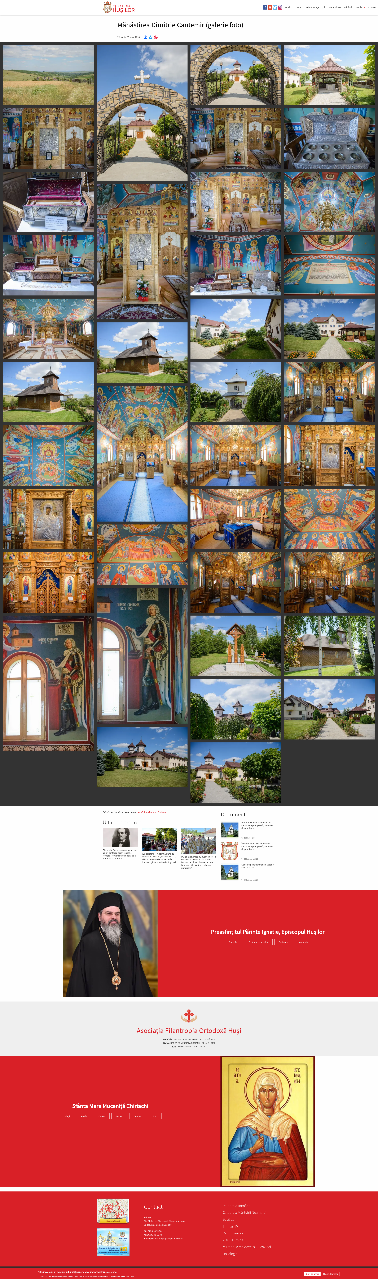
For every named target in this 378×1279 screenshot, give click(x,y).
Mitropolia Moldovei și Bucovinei (247, 1246)
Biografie (233, 942)
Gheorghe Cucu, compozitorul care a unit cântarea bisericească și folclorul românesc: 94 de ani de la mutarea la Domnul (120, 854)
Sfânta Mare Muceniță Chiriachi (110, 1106)
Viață (67, 1116)
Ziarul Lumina (233, 1240)
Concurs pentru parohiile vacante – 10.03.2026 (257, 866)
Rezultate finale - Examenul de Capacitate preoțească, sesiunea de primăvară (257, 825)
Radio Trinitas (233, 1233)
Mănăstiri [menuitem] (348, 7)
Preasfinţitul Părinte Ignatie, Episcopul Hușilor (268, 931)
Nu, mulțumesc (330, 1273)
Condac (137, 1116)
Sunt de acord (312, 1273)
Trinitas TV (230, 1226)
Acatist (84, 1116)
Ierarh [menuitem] (300, 7)
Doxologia (230, 1253)
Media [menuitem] (359, 7)
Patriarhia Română (236, 1205)
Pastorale (283, 942)
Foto (155, 1116)
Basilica (228, 1219)
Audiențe (303, 942)
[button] (48, 74)
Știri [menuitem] (324, 7)
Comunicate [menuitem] (335, 7)
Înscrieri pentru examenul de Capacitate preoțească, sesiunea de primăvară (257, 846)
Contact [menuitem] (372, 7)
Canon (101, 1116)
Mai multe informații (125, 1276)
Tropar (119, 1116)
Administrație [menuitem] (312, 7)
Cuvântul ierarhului (258, 942)
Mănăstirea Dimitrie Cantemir (152, 812)
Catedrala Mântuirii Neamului (244, 1212)
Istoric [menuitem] (288, 7)
